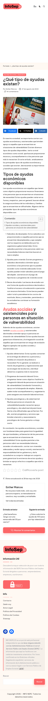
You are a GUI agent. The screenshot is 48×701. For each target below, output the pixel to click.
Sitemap (6, 618)
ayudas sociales (17, 330)
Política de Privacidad (12, 611)
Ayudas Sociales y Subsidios (14, 75)
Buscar (6, 676)
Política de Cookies (11, 615)
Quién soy (7, 604)
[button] (15, 501)
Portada (6, 66)
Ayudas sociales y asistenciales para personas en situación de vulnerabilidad (21, 226)
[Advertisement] (24, 38)
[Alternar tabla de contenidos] (39, 219)
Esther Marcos (14, 487)
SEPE (21, 669)
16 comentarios (12, 91)
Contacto (7, 600)
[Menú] (35, 6)
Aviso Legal (8, 608)
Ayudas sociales (18, 309)
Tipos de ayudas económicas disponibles (22, 223)
